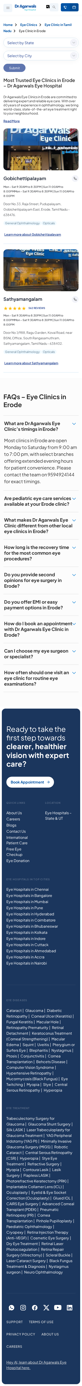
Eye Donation (17, 860)
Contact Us (16, 831)
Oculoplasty (17, 1192)
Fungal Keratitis (19, 1021)
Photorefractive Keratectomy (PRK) (36, 1181)
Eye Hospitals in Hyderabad (30, 913)
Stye (47, 1084)
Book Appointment (74, 7)
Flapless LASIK (35, 1175)
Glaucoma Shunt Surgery (49, 1124)
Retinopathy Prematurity (27, 1027)
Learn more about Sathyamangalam (31, 363)
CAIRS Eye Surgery (22, 1203)
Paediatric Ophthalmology (29, 1226)
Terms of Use (41, 1322)
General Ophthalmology (22, 223)
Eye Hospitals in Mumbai (27, 901)
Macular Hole (47, 1021)
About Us (14, 812)
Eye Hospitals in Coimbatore (31, 920)
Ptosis (11, 1056)
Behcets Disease (50, 1061)
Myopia (33, 1084)
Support (14, 1322)
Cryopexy (14, 1232)
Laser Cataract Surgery (26, 1260)
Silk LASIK (14, 1129)
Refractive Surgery (43, 1163)
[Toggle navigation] (7, 8)
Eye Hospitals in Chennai (27, 889)
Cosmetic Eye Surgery (49, 1237)
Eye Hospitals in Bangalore (29, 895)
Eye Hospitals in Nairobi (26, 963)
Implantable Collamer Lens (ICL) (34, 1186)
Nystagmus (61, 1050)
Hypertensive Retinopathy (28, 1073)
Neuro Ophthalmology (43, 1272)
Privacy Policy (20, 1334)
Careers (13, 819)
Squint (28, 1044)
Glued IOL (62, 1198)
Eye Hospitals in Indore (26, 938)
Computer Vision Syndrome (30, 1067)
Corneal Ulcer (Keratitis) (51, 1016)
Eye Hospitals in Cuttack (27, 944)
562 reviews (36, 307)
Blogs (11, 825)
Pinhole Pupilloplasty (54, 1220)
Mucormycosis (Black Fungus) (32, 1078)
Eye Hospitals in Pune (24, 907)
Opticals (49, 223)
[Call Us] (65, 7)
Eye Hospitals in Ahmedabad (31, 950)
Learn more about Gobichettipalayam (32, 234)
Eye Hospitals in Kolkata (26, 932)
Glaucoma (34, 1010)
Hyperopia (53, 1090)
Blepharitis (38, 1050)
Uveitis (43, 1044)
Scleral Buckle (58, 1255)
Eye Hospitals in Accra (25, 957)
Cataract (14, 1010)
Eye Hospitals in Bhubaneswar (32, 926)
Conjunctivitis (32, 1056)
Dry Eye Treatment (22, 1243)
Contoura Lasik (36, 1169)
